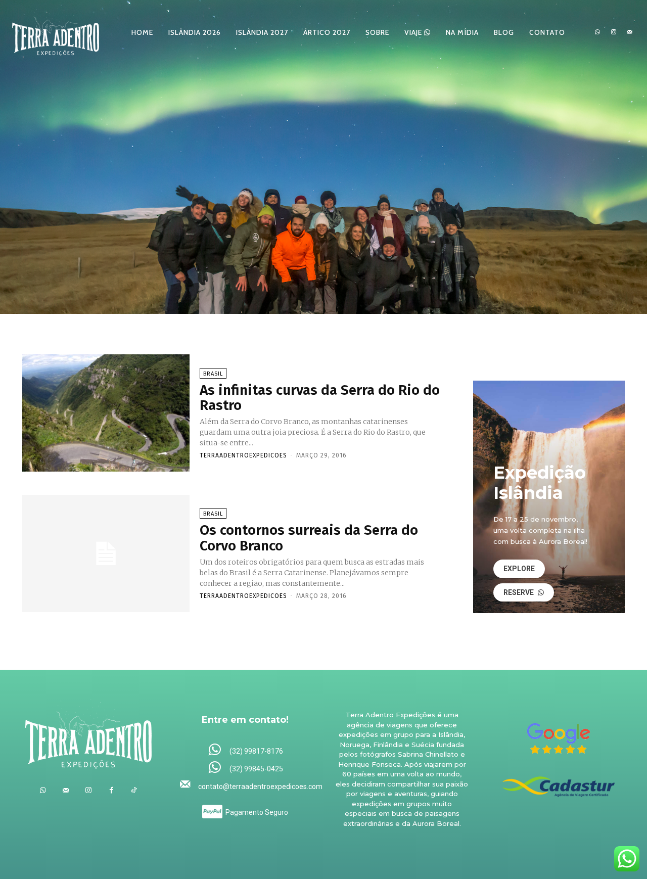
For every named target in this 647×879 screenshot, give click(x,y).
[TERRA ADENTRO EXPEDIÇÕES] (55, 32)
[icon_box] (245, 750)
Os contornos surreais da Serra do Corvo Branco (309, 538)
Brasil (213, 374)
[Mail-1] (629, 32)
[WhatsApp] (597, 32)
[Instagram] (613, 32)
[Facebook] (111, 790)
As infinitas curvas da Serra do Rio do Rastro (320, 398)
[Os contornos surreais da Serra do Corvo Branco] (106, 553)
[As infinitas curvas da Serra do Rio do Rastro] (106, 413)
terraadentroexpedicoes (243, 455)
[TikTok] (134, 790)
